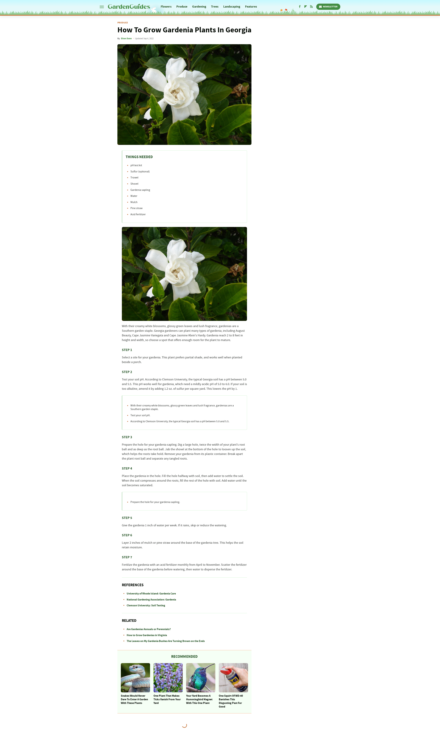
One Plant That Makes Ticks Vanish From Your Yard (167, 699)
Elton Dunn (126, 38)
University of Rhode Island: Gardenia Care (151, 593)
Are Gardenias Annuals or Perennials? (149, 629)
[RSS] (311, 7)
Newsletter (330, 6)
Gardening (199, 7)
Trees (214, 7)
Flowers (166, 7)
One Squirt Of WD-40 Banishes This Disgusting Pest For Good (231, 701)
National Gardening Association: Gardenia (151, 599)
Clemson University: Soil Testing (146, 605)
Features (251, 7)
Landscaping (231, 7)
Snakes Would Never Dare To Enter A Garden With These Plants (134, 699)
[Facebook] (299, 7)
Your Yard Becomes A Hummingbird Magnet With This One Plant (199, 699)
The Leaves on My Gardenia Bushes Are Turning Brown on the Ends (166, 641)
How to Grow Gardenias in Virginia (147, 635)
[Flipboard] (305, 7)
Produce (182, 7)
